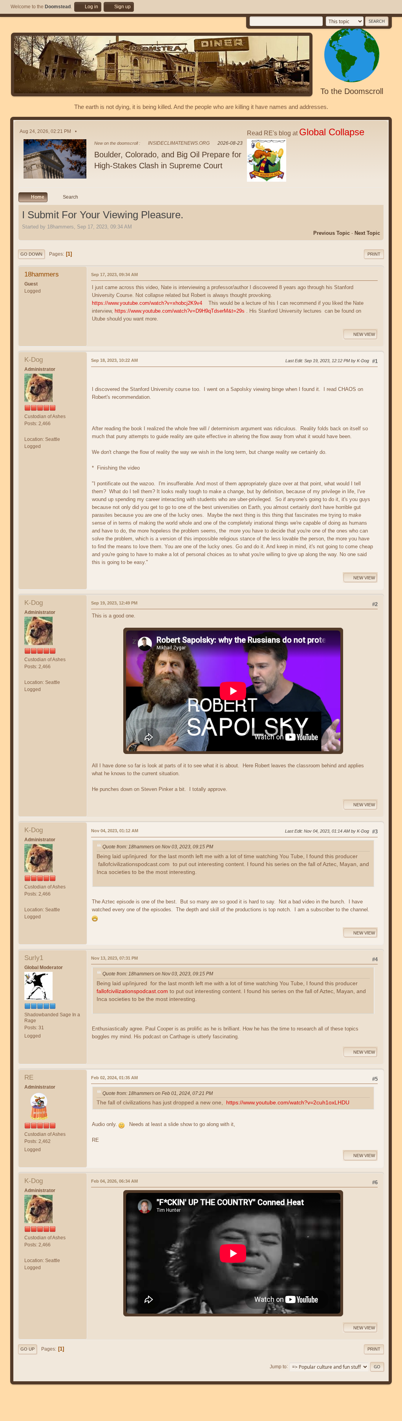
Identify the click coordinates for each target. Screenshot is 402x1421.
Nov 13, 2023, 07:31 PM (114, 958)
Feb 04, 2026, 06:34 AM (114, 1181)
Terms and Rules (354, 1413)
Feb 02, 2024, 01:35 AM (114, 1077)
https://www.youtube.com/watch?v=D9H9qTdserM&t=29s (180, 311)
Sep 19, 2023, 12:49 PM (114, 603)
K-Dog (33, 359)
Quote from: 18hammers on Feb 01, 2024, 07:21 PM (157, 1093)
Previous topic (331, 233)
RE (28, 1077)
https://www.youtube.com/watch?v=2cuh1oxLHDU (287, 1103)
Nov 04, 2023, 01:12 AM (114, 830)
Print (373, 254)
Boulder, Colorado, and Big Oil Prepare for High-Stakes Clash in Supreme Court (167, 160)
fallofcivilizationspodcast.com (132, 991)
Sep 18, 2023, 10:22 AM (114, 360)
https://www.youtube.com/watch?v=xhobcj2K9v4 (147, 303)
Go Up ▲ (383, 1413)
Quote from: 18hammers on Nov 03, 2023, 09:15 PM (157, 847)
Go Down (31, 254)
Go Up (27, 1349)
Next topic (367, 233)
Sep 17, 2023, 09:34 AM (114, 274)
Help (329, 1413)
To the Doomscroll (351, 91)
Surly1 (33, 958)
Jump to (278, 1366)
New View (364, 334)
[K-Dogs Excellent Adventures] (27, 432)
